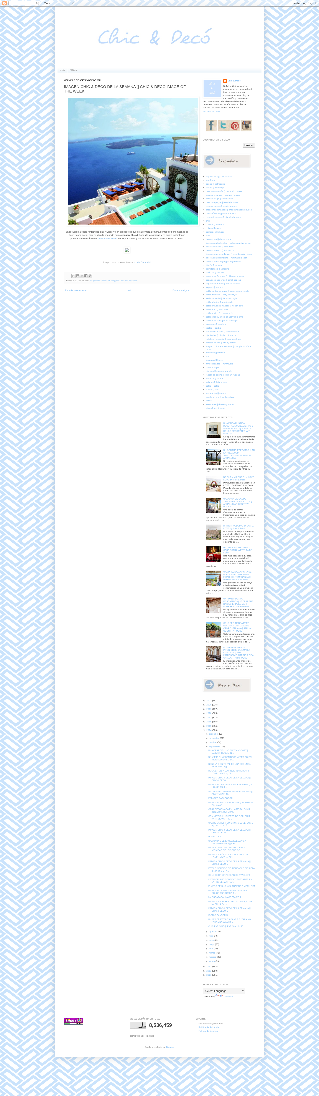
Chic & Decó (234, 80)
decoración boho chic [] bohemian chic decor (228, 243)
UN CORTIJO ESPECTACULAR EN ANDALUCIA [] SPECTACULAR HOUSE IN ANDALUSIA (239, 454)
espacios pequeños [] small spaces (223, 280)
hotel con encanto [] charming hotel (223, 339)
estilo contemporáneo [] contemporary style (227, 291)
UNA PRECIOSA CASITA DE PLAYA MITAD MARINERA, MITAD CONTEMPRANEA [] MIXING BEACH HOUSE (237, 576)
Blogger (170, 1047)
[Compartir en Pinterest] (90, 276)
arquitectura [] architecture (219, 176)
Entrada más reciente (76, 290)
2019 (209, 709)
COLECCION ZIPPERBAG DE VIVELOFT (229, 875)
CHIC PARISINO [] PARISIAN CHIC (225, 926)
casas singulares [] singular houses (223, 217)
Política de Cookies (208, 1031)
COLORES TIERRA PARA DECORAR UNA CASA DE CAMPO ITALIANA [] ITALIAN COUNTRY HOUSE (237, 627)
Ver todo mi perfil (211, 111)
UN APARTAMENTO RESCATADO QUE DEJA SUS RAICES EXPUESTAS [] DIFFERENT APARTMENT (238, 603)
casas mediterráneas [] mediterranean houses (229, 210)
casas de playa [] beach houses (222, 202)
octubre (213, 742)
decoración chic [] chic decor (220, 246)
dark (208, 235)
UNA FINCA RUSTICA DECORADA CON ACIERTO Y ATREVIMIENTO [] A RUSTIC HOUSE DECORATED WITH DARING (238, 428)
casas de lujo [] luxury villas (219, 198)
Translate (228, 996)
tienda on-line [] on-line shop (220, 397)
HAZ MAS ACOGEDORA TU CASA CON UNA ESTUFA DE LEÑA (237, 550)
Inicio (62, 70)
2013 (209, 966)
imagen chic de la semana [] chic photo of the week (113, 281)
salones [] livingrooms (216, 382)
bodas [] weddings (215, 187)
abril (211, 948)
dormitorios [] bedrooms (217, 269)
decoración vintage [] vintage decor (223, 261)
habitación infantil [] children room (222, 331)
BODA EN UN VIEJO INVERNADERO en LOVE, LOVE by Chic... (228, 772)
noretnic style (212, 367)
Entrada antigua (181, 290)
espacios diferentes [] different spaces (225, 276)
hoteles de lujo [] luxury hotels (221, 342)
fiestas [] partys (213, 328)
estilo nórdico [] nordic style (219, 302)
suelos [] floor (212, 389)
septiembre (215, 746)
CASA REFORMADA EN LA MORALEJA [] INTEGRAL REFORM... (229, 810)
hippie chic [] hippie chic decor (221, 335)
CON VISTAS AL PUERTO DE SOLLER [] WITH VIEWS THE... (229, 817)
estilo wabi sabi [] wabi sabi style (222, 320)
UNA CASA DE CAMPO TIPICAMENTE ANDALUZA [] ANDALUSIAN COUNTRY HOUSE (237, 503)
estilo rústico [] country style (219, 313)
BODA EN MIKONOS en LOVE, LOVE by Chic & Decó (239, 478)
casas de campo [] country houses (223, 195)
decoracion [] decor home (218, 239)
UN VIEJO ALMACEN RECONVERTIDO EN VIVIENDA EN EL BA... (230, 758)
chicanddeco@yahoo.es (211, 1023)
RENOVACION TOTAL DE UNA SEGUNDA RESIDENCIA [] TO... (229, 765)
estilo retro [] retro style (217, 309)
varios (209, 400)
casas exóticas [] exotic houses (221, 206)
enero (212, 961)
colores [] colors (213, 228)
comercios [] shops (215, 232)
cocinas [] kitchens (215, 224)
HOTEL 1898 (215, 836)
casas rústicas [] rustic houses (221, 213)
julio (211, 936)
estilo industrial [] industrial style (221, 298)
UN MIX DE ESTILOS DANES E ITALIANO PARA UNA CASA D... (229, 920)
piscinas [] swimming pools (219, 371)
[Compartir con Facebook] (86, 276)
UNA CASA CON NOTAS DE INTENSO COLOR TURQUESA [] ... (227, 891)
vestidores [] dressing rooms (220, 404)
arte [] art (210, 180)
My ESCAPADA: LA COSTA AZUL (225, 897)
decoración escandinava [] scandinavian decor (229, 254)
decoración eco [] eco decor (220, 250)
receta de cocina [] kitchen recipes (223, 375)
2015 (209, 726)
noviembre (214, 738)
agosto (213, 931)
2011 (209, 975)
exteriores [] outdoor (216, 324)
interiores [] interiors (215, 352)
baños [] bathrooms (215, 184)
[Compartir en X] (82, 276)
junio (211, 940)
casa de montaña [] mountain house (224, 191)
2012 (209, 971)
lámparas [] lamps (214, 360)
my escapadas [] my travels (219, 364)
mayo (212, 944)
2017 (209, 717)
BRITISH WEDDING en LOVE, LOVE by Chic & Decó (238, 527)
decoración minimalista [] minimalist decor (226, 258)
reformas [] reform (214, 378)
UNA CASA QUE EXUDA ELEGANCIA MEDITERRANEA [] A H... (227, 842)
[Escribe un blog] (78, 276)
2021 (209, 700)
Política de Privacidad (209, 1027)
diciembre (214, 734)
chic (208, 221)
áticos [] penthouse (215, 408)
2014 (209, 730)
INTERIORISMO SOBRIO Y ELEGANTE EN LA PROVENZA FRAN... (230, 880)
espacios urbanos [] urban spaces (223, 283)
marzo (212, 953)
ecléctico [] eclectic (215, 272)
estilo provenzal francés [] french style (224, 306)
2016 (209, 721)
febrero (213, 957)
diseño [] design (214, 265)
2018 (209, 713)
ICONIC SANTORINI (218, 915)
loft (207, 356)
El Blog (73, 70)
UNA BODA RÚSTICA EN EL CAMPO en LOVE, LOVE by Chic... (228, 855)
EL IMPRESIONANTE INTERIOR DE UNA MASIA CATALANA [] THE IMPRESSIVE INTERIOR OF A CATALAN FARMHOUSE (238, 652)
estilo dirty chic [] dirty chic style (221, 294)
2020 (209, 705)
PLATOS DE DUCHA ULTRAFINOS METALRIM (231, 886)
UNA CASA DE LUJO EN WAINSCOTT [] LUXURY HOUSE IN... (228, 751)
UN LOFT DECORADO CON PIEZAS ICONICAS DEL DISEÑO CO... (226, 848)
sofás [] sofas (212, 386)
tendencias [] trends (216, 393)
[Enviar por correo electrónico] (73, 276)
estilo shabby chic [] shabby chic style (224, 317)
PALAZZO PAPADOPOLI (220, 798)
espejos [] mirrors (214, 287)
